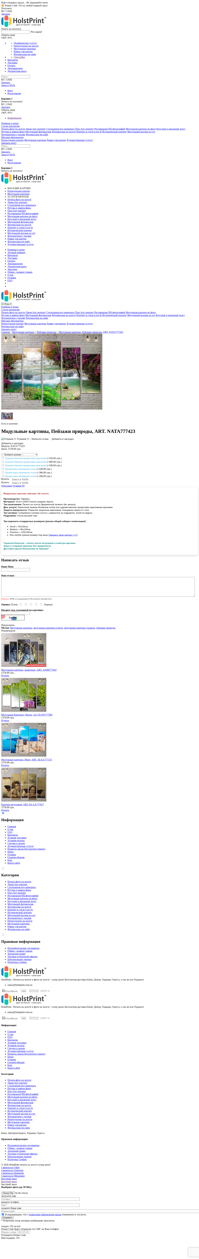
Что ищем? (36, 32)
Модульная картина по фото (141, 129)
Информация (14, 118)
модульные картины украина (79, 628)
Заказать (5, 14)
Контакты (12, 60)
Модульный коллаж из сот (141, 131)
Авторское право (16, 953)
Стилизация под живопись (60, 129)
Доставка (12, 62)
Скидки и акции (16, 843)
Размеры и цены (10, 123)
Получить (6, 8)
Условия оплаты (16, 840)
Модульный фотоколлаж (38, 131)
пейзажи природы (105, 628)
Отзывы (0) (19, 485)
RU (3, 11)
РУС (10, 37)
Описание (6, 485)
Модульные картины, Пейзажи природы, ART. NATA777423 (91, 332)
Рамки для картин (23, 51)
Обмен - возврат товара (19, 272)
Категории (10, 875)
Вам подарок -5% (10, 1238)
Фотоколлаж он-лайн (25, 54)
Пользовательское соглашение (23, 948)
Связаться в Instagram (12, 1173)
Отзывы (11, 277)
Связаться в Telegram (12, 1170)
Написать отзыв (40, 439)
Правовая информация (20, 941)
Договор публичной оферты (22, 956)
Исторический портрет (114, 131)
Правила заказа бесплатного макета (26, 849)
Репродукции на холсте (26, 46)
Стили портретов (10, 126)
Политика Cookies (17, 962)
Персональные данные (19, 959)
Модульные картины (25, 48)
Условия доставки (16, 837)
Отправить (7, 1217)
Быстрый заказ (9, 1178)
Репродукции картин (12, 140)
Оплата (11, 65)
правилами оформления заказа (45, 1214)
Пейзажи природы (46, 332)
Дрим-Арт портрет (36, 129)
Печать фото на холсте (13, 129)
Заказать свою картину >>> (63, 535)
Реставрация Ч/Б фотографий (109, 129)
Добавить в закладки (62, 439)
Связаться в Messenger (13, 1176)
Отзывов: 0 (23, 439)
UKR (9, 11)
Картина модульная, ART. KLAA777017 (22, 804)
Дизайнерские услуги (25, 43)
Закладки (12, 269)
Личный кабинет (16, 252)
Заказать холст (8, 143)
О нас (10, 275)
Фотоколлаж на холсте (64, 131)
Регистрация (14, 93)
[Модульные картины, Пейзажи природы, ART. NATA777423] (51, 408)
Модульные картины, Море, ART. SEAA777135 (26, 759)
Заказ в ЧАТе (20, 479)
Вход (10, 90)
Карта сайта (13, 863)
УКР (3, 37)
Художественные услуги (80, 140)
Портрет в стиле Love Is (89, 131)
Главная (5, 332)
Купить (5, 675)
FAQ (9, 280)
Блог (9, 860)
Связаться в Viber (10, 1167)
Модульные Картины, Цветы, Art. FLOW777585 (26, 714)
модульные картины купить (48, 628)
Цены (10, 851)
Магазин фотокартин (12, 137)
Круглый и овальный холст (170, 129)
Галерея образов (16, 857)
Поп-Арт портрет (84, 129)
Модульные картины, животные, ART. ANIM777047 (29, 670)
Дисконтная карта (16, 71)
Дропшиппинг (15, 68)
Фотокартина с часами (13, 134)
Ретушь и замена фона (13, 131)
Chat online (19, 57)
